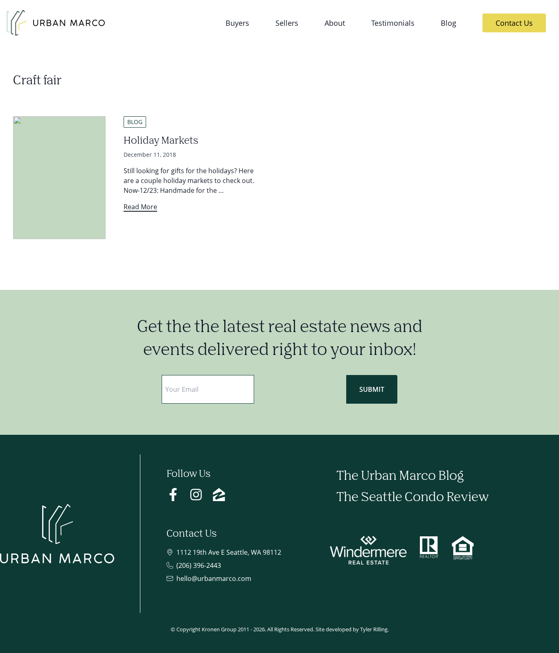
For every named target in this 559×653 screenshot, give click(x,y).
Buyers (237, 23)
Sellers (286, 23)
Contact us (514, 23)
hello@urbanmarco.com (213, 578)
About (335, 23)
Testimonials (393, 23)
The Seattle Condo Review (412, 497)
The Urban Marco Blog (400, 476)
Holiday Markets (161, 141)
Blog (448, 23)
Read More (140, 206)
